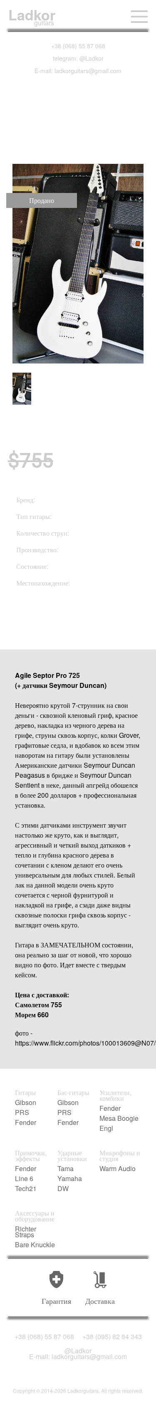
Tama (65, 1169)
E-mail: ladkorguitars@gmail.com (78, 71)
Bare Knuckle (35, 1245)
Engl (106, 1128)
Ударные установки (72, 1156)
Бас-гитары (73, 1092)
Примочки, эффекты (31, 1156)
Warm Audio (117, 1169)
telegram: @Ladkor (78, 58)
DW (63, 1189)
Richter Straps (25, 1232)
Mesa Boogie (119, 1118)
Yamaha (69, 1179)
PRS (22, 1112)
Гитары (25, 1092)
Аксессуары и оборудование (34, 1216)
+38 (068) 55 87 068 (78, 46)
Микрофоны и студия (119, 1156)
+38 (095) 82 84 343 (112, 1337)
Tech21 (26, 1189)
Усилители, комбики (115, 1095)
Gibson (25, 1102)
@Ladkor (78, 1351)
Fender (25, 1122)
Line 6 (24, 1179)
